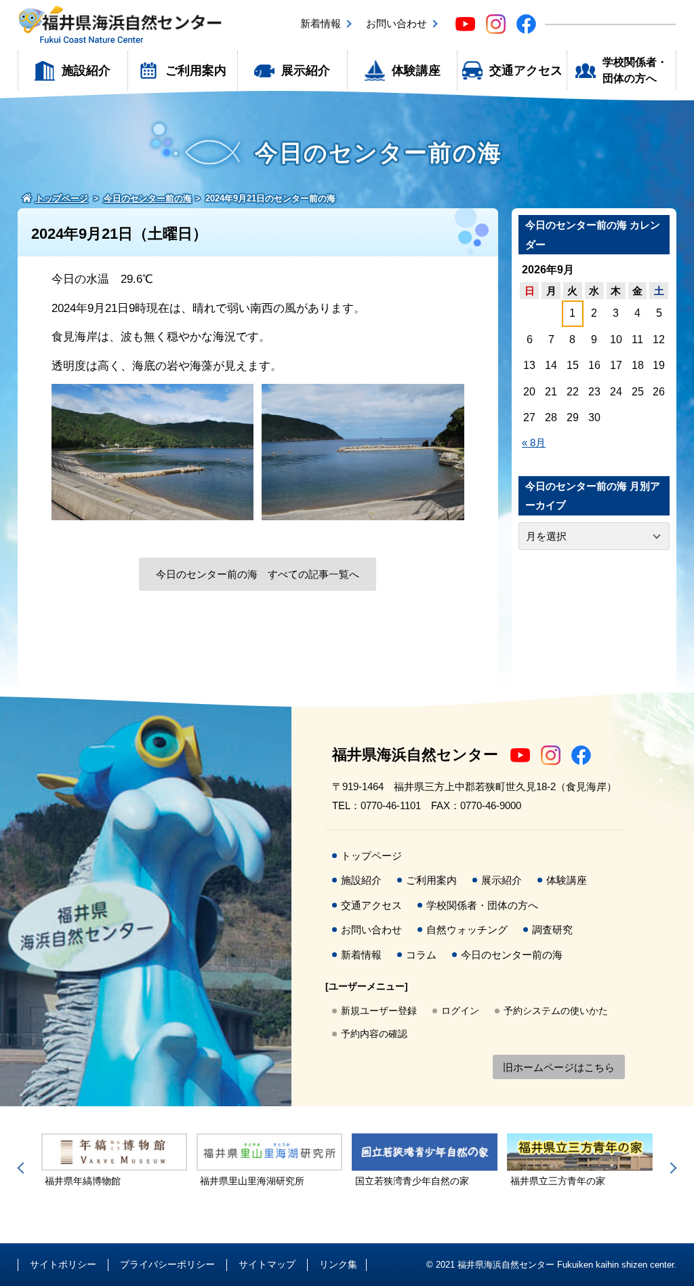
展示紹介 (305, 70)
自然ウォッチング (467, 929)
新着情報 (320, 23)
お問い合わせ (396, 23)
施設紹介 (86, 70)
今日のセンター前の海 (512, 954)
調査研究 (552, 929)
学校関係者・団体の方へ (635, 70)
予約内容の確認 (374, 1033)
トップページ (371, 855)
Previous (23, 1168)
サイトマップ (267, 1264)
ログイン (460, 1010)
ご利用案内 (195, 70)
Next (671, 1168)
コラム (421, 954)
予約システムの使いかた (556, 1010)
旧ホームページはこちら (559, 1067)
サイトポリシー (63, 1264)
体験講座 (416, 70)
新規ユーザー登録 (379, 1010)
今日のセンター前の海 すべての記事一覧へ (257, 574)
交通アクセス (526, 70)
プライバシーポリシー (167, 1264)
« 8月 (534, 442)
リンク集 (338, 1264)
